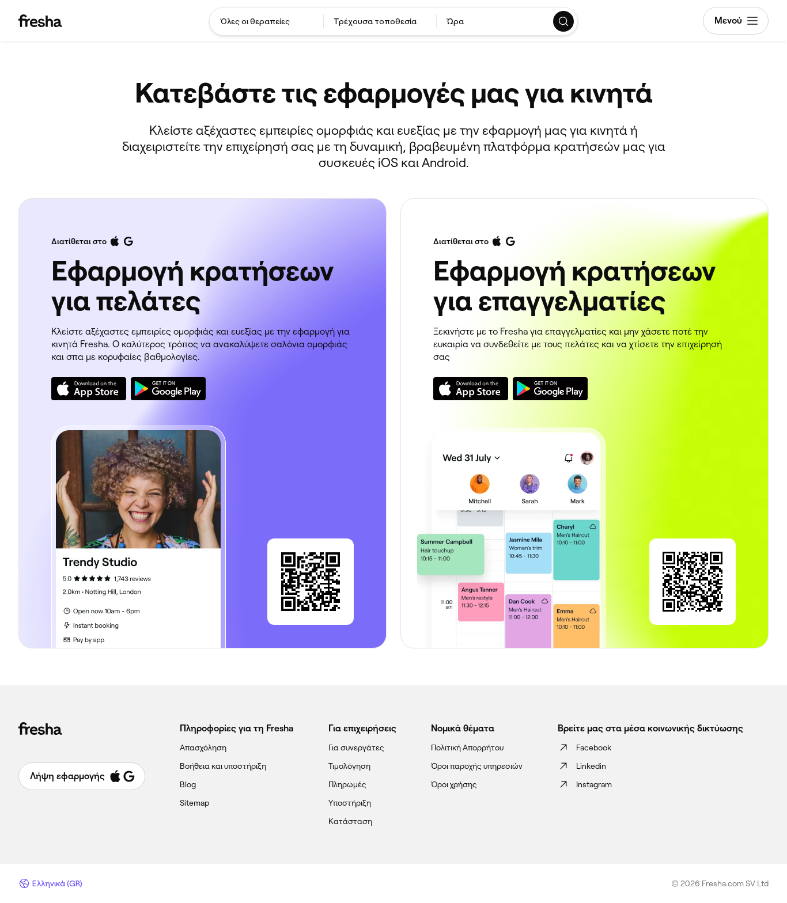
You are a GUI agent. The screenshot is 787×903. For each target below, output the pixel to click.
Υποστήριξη (349, 802)
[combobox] (266, 21)
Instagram (594, 784)
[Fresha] (40, 21)
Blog (188, 784)
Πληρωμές (347, 784)
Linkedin (591, 766)
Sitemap (194, 802)
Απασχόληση (203, 747)
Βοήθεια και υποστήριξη (223, 766)
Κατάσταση (350, 821)
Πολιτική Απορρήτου (467, 747)
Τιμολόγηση (349, 766)
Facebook (593, 747)
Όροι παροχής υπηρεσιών (477, 766)
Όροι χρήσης (454, 784)
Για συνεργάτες (356, 747)
